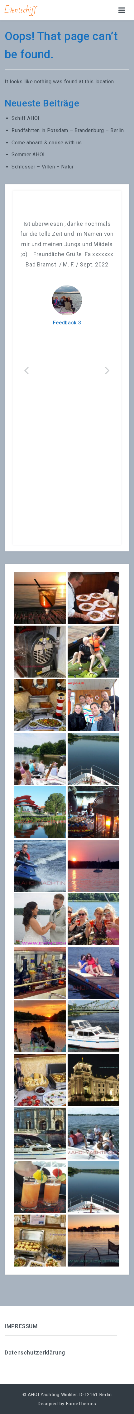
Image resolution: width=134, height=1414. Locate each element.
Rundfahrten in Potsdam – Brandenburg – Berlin (68, 130)
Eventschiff (21, 10)
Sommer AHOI (28, 154)
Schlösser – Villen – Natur (43, 167)
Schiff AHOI (26, 118)
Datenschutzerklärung (35, 1352)
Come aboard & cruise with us (47, 143)
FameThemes (81, 1403)
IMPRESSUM (21, 1326)
